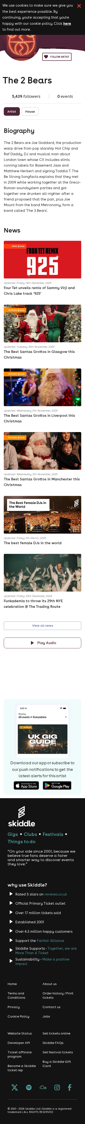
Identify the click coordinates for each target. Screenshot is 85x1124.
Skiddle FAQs (53, 1043)
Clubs (30, 834)
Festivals (53, 834)
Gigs (13, 834)
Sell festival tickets (57, 1052)
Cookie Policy (19, 1016)
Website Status (20, 1033)
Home (46, 48)
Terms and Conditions (16, 995)
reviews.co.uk (55, 894)
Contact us (51, 1007)
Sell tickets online (56, 1033)
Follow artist (59, 56)
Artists (61, 48)
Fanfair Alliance (50, 940)
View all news (42, 626)
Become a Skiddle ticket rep (22, 1068)
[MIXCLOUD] (43, 1087)
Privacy (14, 1007)
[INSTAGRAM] (57, 1087)
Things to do (21, 841)
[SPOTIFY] (29, 1087)
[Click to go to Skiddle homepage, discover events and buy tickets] (21, 816)
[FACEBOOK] (69, 1087)
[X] (15, 1087)
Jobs (46, 1016)
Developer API (19, 1043)
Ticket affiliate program (20, 1054)
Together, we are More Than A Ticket (46, 950)
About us (49, 984)
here (67, 23)
